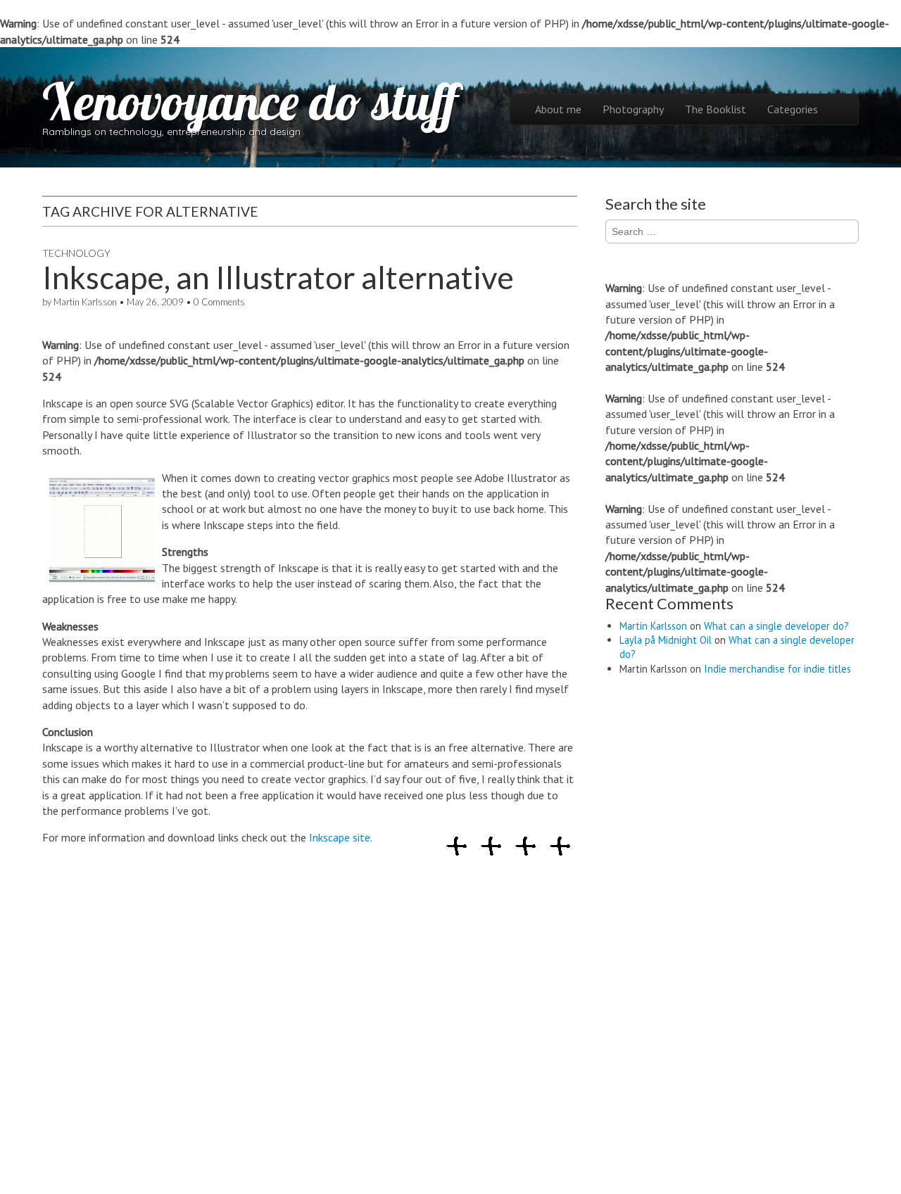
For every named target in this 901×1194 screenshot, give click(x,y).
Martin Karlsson (85, 301)
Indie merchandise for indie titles (777, 668)
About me (558, 109)
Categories (792, 109)
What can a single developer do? (776, 626)
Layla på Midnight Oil (665, 640)
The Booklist (715, 109)
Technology (76, 253)
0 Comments (219, 301)
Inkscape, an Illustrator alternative (278, 277)
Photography (633, 109)
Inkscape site (339, 837)
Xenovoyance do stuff (250, 101)
